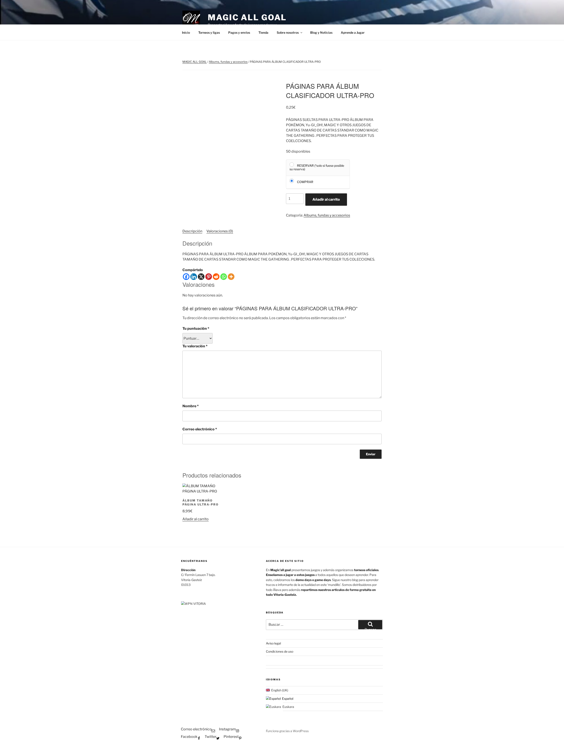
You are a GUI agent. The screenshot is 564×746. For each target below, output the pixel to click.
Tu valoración (195, 346)
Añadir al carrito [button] (195, 519)
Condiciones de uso (279, 651)
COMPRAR (305, 182)
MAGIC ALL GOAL (247, 17)
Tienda (263, 32)
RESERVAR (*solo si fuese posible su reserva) (316, 167)
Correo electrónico (199, 429)
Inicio (186, 32)
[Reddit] (216, 276)
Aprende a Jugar (353, 32)
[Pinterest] (208, 276)
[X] (201, 276)
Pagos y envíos (239, 32)
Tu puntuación (195, 328)
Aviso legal (273, 643)
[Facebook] (186, 276)
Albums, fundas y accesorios (228, 61)
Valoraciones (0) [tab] (219, 231)
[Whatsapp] (223, 276)
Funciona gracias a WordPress (287, 731)
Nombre (190, 406)
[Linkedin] (193, 276)
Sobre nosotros (288, 32)
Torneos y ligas (209, 32)
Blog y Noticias (321, 32)
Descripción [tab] (192, 231)
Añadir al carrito (326, 199)
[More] (231, 276)
